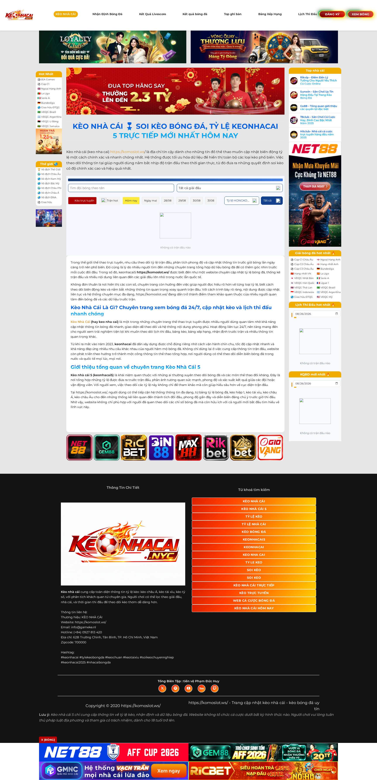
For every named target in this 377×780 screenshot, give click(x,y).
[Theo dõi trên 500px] (202, 688)
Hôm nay (131, 200)
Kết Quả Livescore (152, 14)
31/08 (210, 200)
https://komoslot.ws (127, 152)
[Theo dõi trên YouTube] (188, 688)
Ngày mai (150, 200)
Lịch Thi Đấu (307, 14)
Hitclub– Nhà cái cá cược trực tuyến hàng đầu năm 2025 (317, 134)
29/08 (182, 200)
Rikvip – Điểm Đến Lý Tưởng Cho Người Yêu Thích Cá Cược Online (318, 80)
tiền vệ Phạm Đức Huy (201, 681)
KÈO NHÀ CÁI (66, 14)
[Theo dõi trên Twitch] (215, 688)
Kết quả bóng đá (195, 14)
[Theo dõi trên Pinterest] (175, 688)
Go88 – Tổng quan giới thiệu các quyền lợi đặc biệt (318, 108)
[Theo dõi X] (162, 688)
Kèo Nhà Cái (80, 322)
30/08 (196, 200)
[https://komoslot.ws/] (18, 15)
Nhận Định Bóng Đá (107, 14)
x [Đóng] (48, 739)
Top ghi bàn (233, 14)
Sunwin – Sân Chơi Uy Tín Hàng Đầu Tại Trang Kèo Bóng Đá (316, 95)
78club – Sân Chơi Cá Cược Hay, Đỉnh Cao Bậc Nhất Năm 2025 (317, 120)
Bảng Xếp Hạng (270, 14)
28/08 (167, 200)
